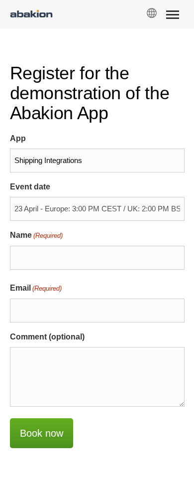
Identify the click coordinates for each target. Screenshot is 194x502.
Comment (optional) (47, 337)
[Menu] (172, 16)
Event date (30, 186)
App (18, 138)
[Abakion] (31, 15)
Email (36, 288)
